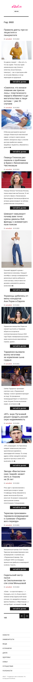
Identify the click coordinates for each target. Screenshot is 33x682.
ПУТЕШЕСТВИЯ (8, 666)
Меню (16, 11)
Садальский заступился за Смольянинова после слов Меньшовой (15, 579)
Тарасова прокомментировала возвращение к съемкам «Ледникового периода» (16, 517)
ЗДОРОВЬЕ (6, 657)
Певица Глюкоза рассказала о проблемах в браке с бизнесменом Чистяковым (16, 161)
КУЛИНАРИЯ (7, 648)
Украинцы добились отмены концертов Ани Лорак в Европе (16, 299)
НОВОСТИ (6, 635)
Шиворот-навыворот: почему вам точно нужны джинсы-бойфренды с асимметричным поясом (16, 219)
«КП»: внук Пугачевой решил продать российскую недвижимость (16, 417)
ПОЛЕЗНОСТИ (7, 671)
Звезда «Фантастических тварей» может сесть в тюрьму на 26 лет (15, 475)
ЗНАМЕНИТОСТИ (8, 639)
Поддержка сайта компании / (15, 676)
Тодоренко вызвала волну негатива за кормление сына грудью (14, 356)
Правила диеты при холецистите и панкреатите (16, 32)
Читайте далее (19, 82)
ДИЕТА (5, 653)
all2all (4, 676)
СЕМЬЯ (5, 662)
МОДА (5, 644)
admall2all (9, 39)
